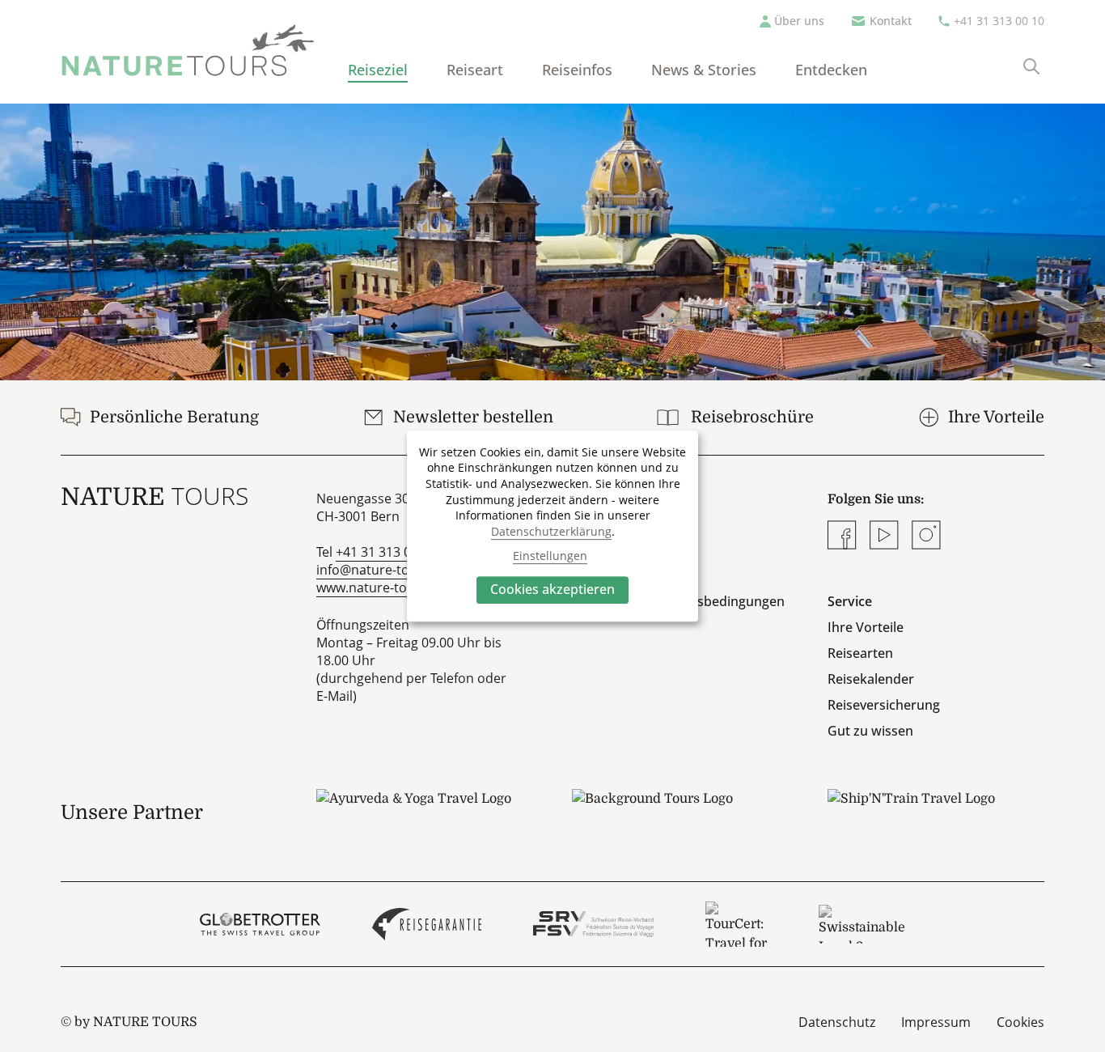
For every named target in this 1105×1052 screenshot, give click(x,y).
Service (850, 601)
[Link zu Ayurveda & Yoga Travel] (424, 812)
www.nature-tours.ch (380, 587)
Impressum (936, 1022)
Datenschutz (836, 1022)
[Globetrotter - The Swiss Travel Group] (260, 924)
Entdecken (831, 69)
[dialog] (552, 526)
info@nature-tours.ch (381, 570)
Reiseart (475, 69)
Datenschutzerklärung (551, 531)
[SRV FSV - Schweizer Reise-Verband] (593, 924)
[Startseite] (188, 50)
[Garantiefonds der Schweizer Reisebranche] (426, 924)
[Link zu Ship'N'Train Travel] (936, 812)
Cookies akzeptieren (552, 589)
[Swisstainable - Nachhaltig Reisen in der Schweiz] (862, 924)
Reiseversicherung (884, 705)
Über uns (799, 20)
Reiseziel (378, 69)
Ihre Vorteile (866, 627)
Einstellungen (550, 555)
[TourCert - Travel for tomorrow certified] (736, 924)
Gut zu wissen (870, 731)
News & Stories (703, 69)
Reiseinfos (577, 69)
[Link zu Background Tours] (680, 812)
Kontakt (891, 20)
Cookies (1020, 1022)
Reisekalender (871, 679)
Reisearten (860, 653)
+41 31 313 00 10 (999, 20)
